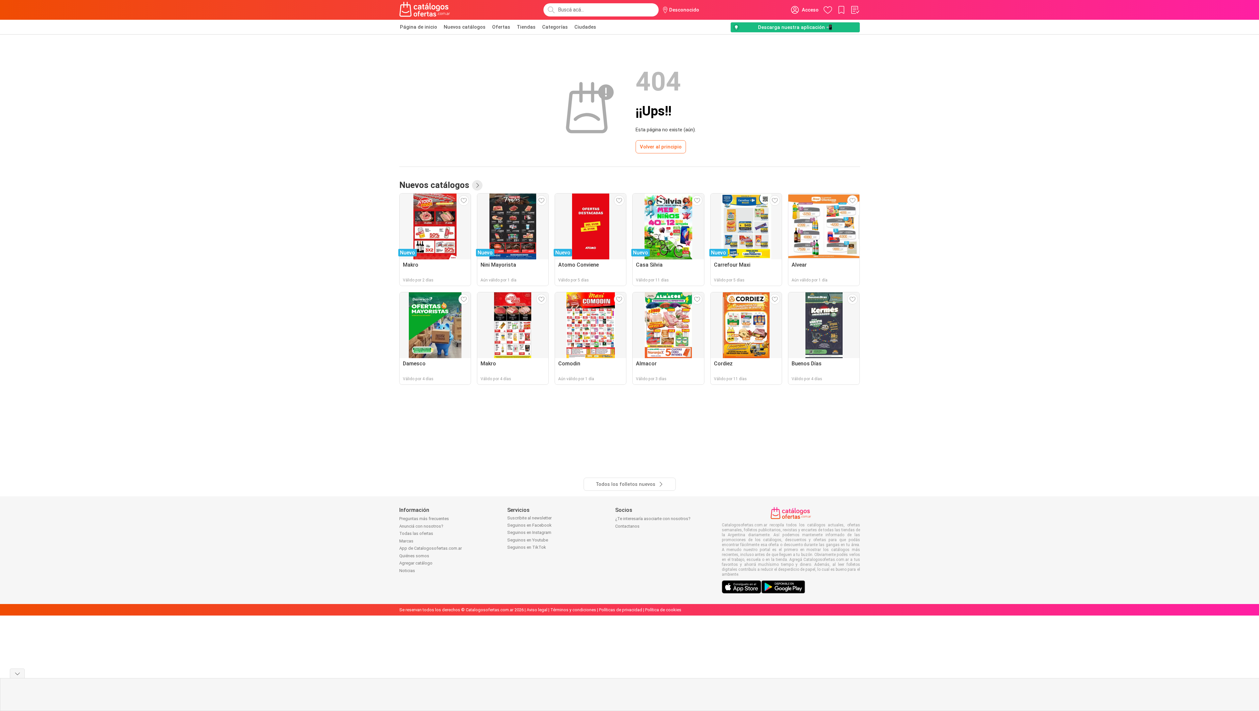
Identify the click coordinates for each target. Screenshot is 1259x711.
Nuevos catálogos (464, 27)
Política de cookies (663, 609)
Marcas (406, 541)
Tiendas (526, 27)
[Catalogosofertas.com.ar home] (424, 10)
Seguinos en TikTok (526, 547)
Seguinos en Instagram (529, 532)
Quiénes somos (414, 555)
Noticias (407, 570)
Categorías (555, 27)
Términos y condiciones (573, 609)
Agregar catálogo (416, 563)
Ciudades (585, 27)
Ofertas (501, 27)
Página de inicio (418, 27)
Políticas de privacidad (620, 609)
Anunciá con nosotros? (421, 526)
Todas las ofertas (416, 533)
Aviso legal (537, 609)
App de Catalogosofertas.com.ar (430, 548)
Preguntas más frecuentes (424, 518)
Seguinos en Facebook (529, 525)
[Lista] (855, 10)
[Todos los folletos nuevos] (477, 185)
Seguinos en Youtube (527, 540)
